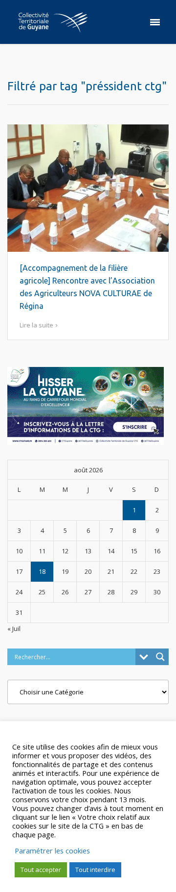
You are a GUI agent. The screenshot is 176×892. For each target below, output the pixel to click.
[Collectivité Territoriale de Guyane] (52, 22)
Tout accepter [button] (41, 869)
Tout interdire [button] (95, 869)
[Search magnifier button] (160, 657)
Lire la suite (36, 325)
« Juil (14, 628)
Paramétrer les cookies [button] (52, 850)
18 (42, 571)
